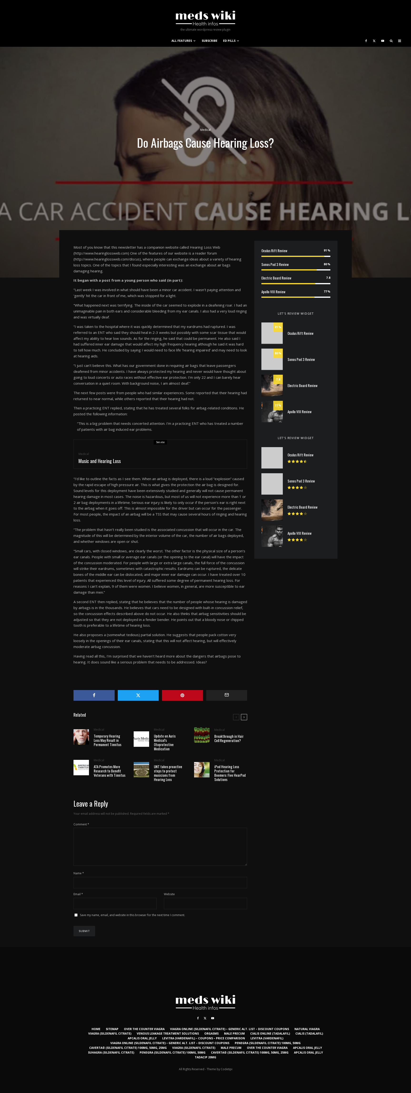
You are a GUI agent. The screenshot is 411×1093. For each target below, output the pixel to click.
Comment (81, 824)
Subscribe (209, 41)
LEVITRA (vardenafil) (266, 1038)
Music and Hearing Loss (99, 461)
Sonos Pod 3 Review (275, 264)
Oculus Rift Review (274, 250)
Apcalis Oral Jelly (142, 1038)
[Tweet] (138, 695)
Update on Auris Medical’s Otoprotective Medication (165, 742)
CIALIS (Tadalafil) (309, 1033)
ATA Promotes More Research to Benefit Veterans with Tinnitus (109, 770)
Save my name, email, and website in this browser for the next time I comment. (132, 915)
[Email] (226, 695)
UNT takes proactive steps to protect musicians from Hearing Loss (168, 772)
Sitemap (112, 1029)
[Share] (94, 695)
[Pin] (182, 695)
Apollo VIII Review (273, 291)
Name (78, 873)
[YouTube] (382, 41)
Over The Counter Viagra (144, 1029)
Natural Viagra (307, 1029)
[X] (374, 41)
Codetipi (226, 1069)
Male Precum (234, 1033)
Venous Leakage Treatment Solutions (168, 1033)
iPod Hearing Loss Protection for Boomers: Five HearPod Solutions (230, 772)
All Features (181, 41)
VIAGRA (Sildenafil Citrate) (109, 1033)
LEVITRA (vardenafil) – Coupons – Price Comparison (203, 1038)
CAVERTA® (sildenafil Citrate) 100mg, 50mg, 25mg (128, 1048)
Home (96, 1029)
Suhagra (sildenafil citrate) (111, 1052)
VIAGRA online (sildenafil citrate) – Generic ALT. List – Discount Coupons (229, 1029)
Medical (205, 130)
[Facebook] (366, 41)
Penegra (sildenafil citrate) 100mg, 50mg (268, 1043)
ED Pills (229, 41)
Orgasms (211, 1033)
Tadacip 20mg (205, 1057)
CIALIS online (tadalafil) (270, 1033)
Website (169, 894)
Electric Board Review (276, 277)
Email (78, 894)
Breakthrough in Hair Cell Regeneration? (229, 738)
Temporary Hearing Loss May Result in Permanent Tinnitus (107, 740)
